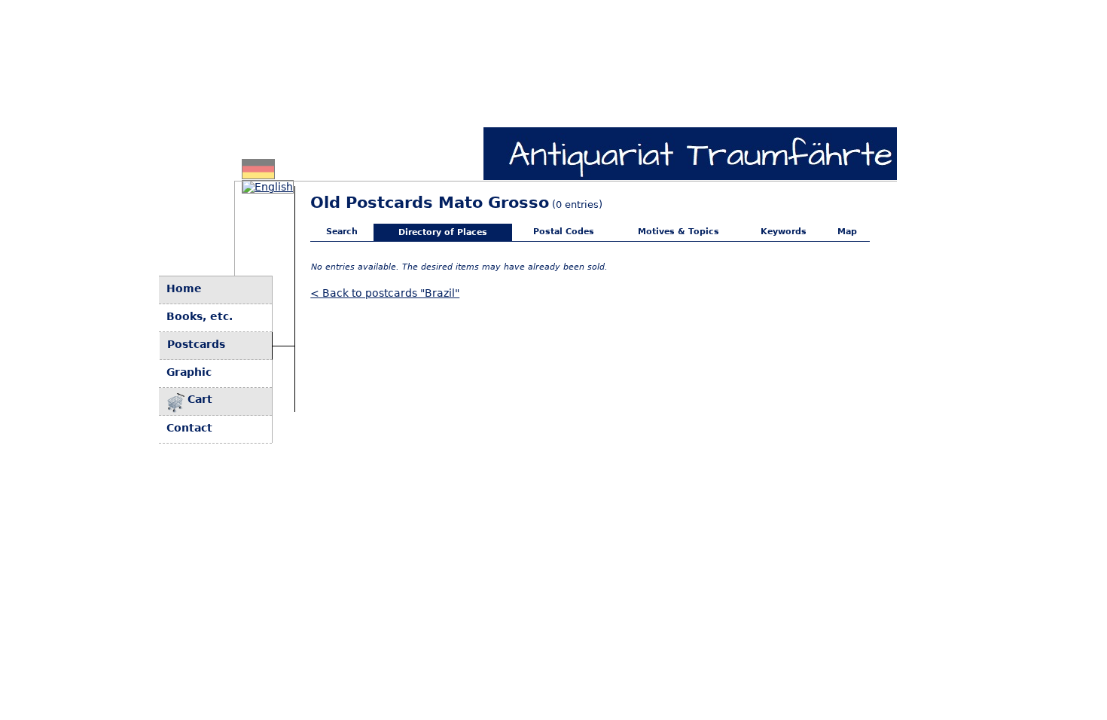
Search (342, 231)
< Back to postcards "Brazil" (384, 293)
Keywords (784, 231)
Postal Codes (563, 231)
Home (184, 288)
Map (847, 231)
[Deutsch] (258, 175)
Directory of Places (442, 232)
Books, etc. (199, 316)
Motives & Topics (678, 231)
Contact (189, 428)
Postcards (196, 344)
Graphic (189, 372)
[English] (267, 187)
